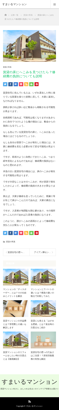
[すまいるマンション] (25, 4)
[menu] (54, 4)
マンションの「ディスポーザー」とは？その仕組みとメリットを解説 (14, 292)
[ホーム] (6, 14)
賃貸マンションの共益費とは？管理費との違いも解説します (14, 324)
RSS (29, 401)
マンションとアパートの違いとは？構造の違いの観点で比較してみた (42, 292)
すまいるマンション (29, 381)
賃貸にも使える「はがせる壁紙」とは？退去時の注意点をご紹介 (42, 324)
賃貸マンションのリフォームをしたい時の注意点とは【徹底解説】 (14, 355)
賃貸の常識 (7, 67)
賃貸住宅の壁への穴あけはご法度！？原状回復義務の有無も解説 (42, 355)
